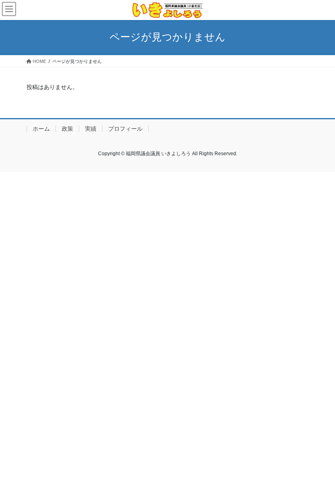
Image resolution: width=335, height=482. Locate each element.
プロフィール (125, 128)
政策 (67, 128)
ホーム (41, 128)
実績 (90, 128)
